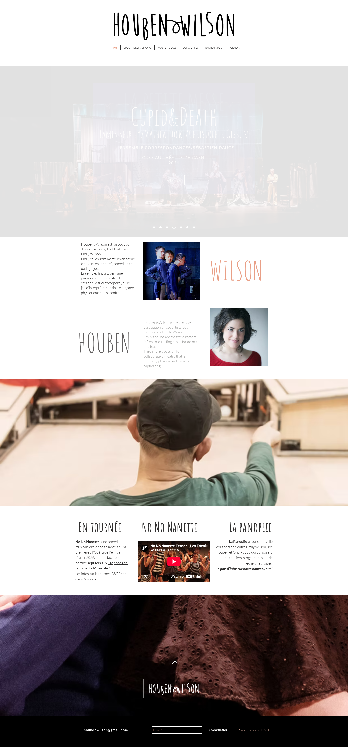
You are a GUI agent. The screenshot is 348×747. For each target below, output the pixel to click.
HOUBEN (104, 342)
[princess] (194, 227)
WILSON (236, 270)
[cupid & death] (167, 227)
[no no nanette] (154, 227)
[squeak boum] (161, 227)
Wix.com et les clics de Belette (256, 730)
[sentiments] (181, 227)
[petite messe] (174, 227)
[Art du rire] (187, 227)
